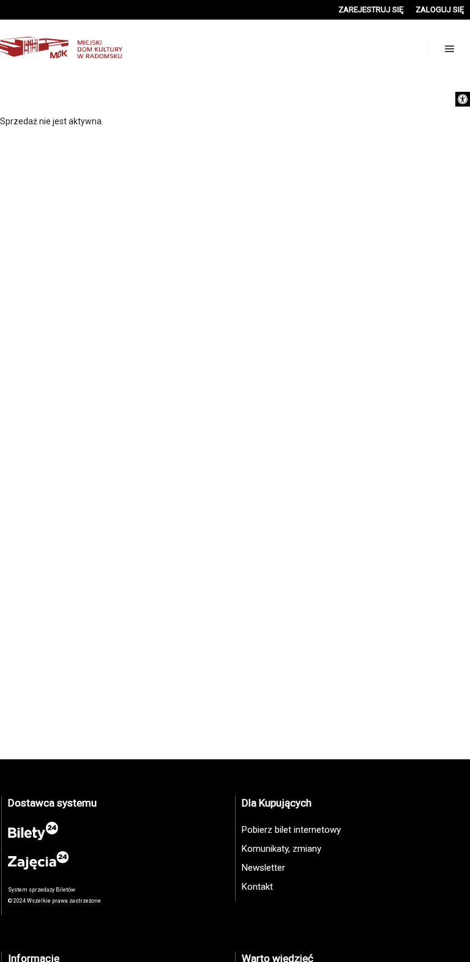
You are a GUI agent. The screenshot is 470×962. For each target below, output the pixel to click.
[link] (462, 99)
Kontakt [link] (257, 886)
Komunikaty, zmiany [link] (281, 848)
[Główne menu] (450, 49)
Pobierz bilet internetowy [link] (291, 829)
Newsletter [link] (263, 867)
